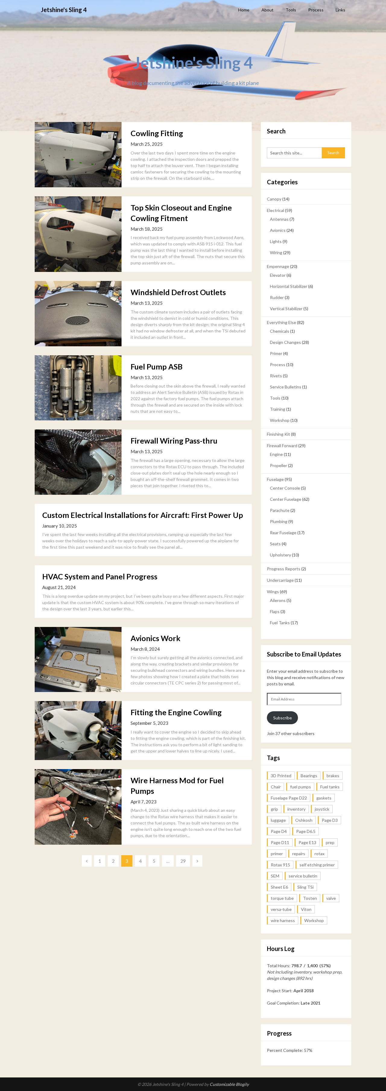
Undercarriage (280, 580)
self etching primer (317, 864)
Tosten (310, 898)
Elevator (278, 275)
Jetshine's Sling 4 (64, 9)
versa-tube (281, 909)
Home (243, 9)
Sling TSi (305, 887)
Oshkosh (303, 820)
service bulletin (303, 875)
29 (183, 861)
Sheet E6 (279, 887)
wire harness (283, 920)
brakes (333, 775)
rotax (319, 853)
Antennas (279, 219)
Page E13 (307, 842)
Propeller (278, 465)
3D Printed (281, 775)
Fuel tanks (330, 786)
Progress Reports (283, 568)
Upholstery (280, 554)
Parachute (280, 510)
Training (277, 409)
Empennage (278, 266)
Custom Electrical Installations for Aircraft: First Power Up (142, 514)
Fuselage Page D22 (289, 797)
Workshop (280, 420)
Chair (276, 786)
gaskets (323, 797)
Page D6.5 (305, 831)
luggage (278, 820)
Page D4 (279, 831)
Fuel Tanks (280, 622)
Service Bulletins (285, 386)
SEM (275, 875)
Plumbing (278, 521)
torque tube (282, 898)
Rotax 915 (280, 864)
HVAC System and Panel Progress (99, 576)
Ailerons (278, 600)
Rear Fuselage (283, 532)
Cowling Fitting (157, 133)
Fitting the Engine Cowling (176, 712)
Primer (276, 353)
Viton (306, 909)
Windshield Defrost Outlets (178, 292)
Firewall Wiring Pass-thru (174, 440)
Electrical (275, 210)
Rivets (276, 375)
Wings (273, 591)
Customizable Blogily (229, 1084)
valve (331, 898)
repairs (298, 853)
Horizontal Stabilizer (288, 286)
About (267, 9)
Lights (276, 241)
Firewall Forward (282, 445)
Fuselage (275, 479)
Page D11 (280, 842)
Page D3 (330, 820)
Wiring (276, 252)
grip (274, 809)
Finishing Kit (278, 434)
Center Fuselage (285, 499)
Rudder (277, 297)
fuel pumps (300, 786)
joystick (322, 809)
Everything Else (281, 322)
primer (277, 853)
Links (340, 9)
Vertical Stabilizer (286, 308)
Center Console (285, 488)
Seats (275, 543)
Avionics (278, 230)
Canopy (274, 198)
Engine (276, 454)
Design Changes (285, 342)
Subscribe (282, 717)
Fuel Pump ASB (156, 366)
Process (316, 9)
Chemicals (279, 331)
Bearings (309, 775)
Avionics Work (155, 638)
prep (330, 842)
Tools (291, 9)
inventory (296, 809)
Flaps (275, 611)
